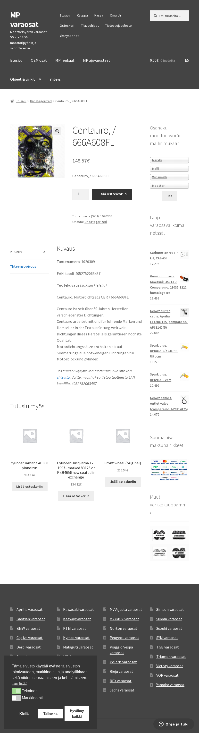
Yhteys (55, 79)
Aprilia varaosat (30, 609)
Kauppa (82, 15)
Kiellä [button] (24, 714)
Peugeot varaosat (124, 637)
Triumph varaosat (171, 656)
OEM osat (39, 60)
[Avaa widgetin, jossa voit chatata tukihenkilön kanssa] (173, 724)
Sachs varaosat (122, 690)
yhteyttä (63, 377)
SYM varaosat (167, 637)
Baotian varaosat (31, 618)
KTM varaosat (74, 628)
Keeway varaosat (77, 618)
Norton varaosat (123, 628)
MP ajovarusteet (96, 60)
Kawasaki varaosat (78, 609)
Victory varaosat (169, 665)
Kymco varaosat (76, 637)
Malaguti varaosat (78, 647)
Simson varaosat (170, 609)
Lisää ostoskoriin (112, 193)
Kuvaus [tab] (16, 251)
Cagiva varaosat (30, 637)
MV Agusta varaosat (126, 609)
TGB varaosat (167, 647)
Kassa (98, 15)
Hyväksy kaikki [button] (77, 713)
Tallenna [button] (50, 714)
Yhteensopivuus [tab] (23, 266)
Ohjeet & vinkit (22, 79)
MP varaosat (24, 19)
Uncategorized (41, 101)
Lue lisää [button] (19, 684)
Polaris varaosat (123, 661)
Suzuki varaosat (169, 628)
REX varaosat (121, 680)
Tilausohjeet (90, 25)
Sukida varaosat (169, 618)
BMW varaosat (28, 628)
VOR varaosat (167, 675)
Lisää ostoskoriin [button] (29, 486)
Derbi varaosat (29, 647)
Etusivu (65, 15)
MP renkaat (65, 60)
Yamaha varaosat (170, 684)
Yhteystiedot (69, 36)
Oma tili (115, 15)
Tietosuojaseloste (118, 25)
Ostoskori (67, 25)
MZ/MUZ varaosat (124, 618)
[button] (57, 131)
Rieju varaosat (121, 671)
